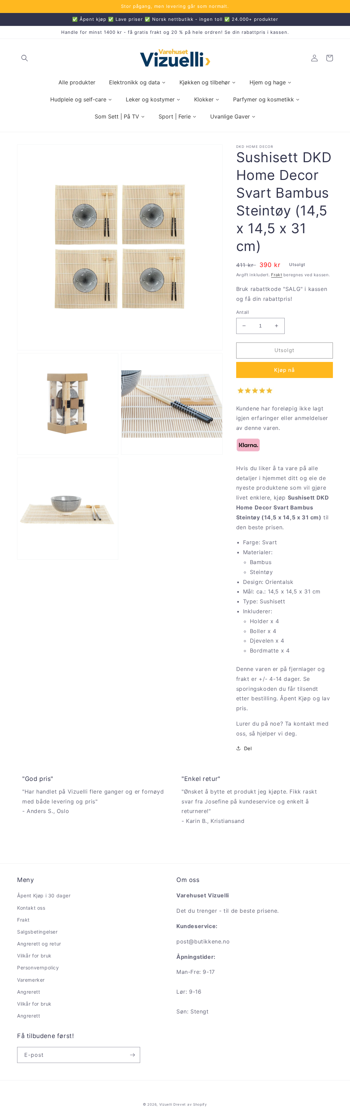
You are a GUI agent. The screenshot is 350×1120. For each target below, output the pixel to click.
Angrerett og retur (39, 944)
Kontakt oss (31, 908)
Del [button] (248, 748)
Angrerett (28, 992)
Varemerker (31, 980)
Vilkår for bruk (34, 955)
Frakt (276, 274)
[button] (24, 58)
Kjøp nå (284, 370)
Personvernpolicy (38, 967)
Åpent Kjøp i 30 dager (44, 895)
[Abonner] (132, 1055)
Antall (242, 312)
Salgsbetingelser (37, 932)
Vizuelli (165, 1104)
